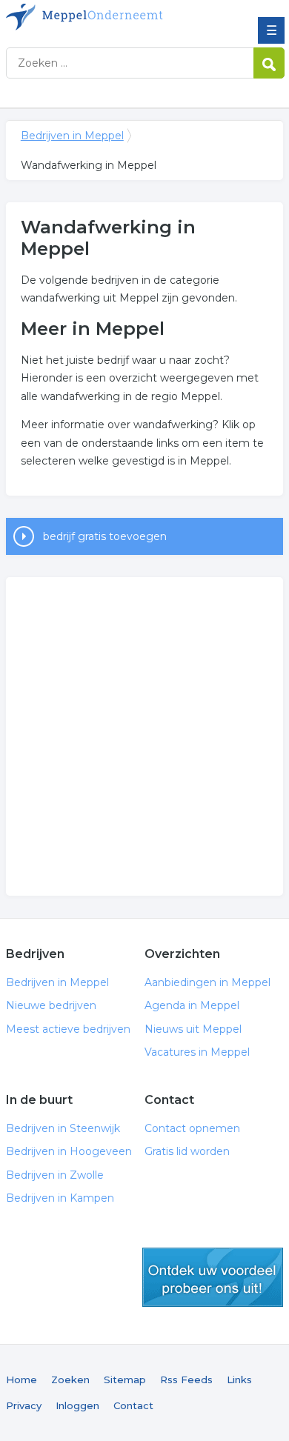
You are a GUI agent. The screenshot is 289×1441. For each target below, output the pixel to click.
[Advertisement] (144, 736)
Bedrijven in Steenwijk (63, 1128)
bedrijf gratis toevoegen (105, 536)
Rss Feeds (186, 1379)
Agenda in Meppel (191, 1005)
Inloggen (77, 1405)
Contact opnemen (192, 1128)
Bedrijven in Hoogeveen (69, 1151)
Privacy (23, 1405)
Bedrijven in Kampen (60, 1198)
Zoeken (70, 1379)
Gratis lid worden (187, 1151)
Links (239, 1379)
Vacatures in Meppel (197, 1052)
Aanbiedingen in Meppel (207, 982)
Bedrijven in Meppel (113, 17)
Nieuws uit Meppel (193, 1029)
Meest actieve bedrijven (68, 1029)
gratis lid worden (212, 1277)
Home (21, 1379)
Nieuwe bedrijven (51, 1005)
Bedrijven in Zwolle (55, 1175)
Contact (133, 1405)
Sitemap (125, 1379)
